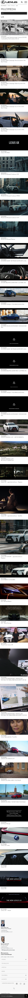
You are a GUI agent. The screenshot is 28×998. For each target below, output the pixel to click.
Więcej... (11, 996)
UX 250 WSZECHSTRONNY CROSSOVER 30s (14, 326)
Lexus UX (3, 867)
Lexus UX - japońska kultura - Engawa (11, 482)
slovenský (12, 956)
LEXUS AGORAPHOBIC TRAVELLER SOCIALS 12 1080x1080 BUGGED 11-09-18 (13, 679)
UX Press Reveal (5, 823)
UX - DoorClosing (6, 623)
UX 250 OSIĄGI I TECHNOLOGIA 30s (12, 304)
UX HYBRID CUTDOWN (8, 579)
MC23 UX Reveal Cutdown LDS (10, 174)
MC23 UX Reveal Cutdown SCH (10, 217)
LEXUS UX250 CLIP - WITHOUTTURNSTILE (7, 459)
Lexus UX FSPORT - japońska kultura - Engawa (12, 557)
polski (2, 956)
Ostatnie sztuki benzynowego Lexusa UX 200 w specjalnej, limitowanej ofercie (14, 38)
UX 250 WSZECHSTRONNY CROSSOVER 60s (14, 415)
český (8, 956)
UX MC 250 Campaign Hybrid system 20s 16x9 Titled (13, 84)
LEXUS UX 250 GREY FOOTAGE (11, 780)
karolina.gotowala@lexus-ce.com (7, 948)
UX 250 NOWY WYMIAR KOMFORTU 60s (13, 349)
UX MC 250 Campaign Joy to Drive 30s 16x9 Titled (12, 130)
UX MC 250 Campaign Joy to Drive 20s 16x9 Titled (12, 107)
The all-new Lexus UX (7, 644)
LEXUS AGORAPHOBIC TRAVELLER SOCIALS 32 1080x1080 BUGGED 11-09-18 (14, 714)
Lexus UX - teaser (6, 910)
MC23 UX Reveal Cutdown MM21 (10, 196)
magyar (5, 956)
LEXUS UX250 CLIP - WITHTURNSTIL (12, 437)
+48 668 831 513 (4, 930)
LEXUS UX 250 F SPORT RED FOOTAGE (13, 802)
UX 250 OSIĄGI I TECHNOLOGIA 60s (12, 392)
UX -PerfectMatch (6, 601)
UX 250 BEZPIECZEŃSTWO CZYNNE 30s (13, 282)
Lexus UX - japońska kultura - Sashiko (11, 515)
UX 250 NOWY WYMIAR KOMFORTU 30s (14, 261)
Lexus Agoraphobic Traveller (9, 737)
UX (2, 13)
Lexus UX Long (5, 845)
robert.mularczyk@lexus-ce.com (6, 931)
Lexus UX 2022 (5, 152)
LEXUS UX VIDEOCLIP (8, 758)
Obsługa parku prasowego (8, 950)
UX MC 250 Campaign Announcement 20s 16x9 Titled (13, 61)
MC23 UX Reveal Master (8, 239)
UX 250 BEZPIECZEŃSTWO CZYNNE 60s (14, 370)
